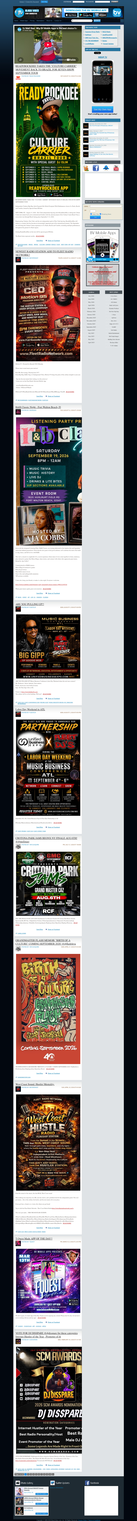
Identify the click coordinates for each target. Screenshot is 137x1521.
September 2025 (91, 327)
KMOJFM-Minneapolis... (110, 38)
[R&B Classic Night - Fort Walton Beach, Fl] (69, 545)
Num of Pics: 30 (28, 1492)
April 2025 (91, 342)
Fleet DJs (21, 702)
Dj (34, 597)
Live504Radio (89, 44)
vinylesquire (34, 844)
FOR (23, 1469)
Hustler (68, 1469)
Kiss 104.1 (114, 321)
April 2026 (91, 305)
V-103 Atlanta (114, 345)
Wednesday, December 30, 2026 (98, 138)
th (28, 1470)
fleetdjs (32, 607)
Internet (62, 1469)
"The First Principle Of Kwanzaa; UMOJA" (101, 125)
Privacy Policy (82, 1520)
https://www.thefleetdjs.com (30, 692)
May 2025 (91, 339)
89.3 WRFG (114, 299)
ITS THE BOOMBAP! (92, 41)
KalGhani (88, 35)
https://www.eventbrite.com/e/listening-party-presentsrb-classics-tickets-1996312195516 (41, 584)
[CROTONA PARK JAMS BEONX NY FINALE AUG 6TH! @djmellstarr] (48, 915)
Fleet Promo (22, 831)
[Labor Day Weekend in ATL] (48, 815)
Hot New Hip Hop (114, 311)
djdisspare (33, 1340)
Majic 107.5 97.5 (114, 324)
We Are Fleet (44, 702)
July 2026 (91, 296)
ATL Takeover (68, 702)
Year (78, 1469)
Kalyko (104, 41)
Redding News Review (114, 339)
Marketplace (40, 20)
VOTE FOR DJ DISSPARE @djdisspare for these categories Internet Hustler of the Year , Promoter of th (47, 1334)
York (66, 244)
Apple (44, 1326)
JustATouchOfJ (107, 35)
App (34, 1326)
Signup (22, 2)
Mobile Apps (24, 20)
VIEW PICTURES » (41, 1494)
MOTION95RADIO (23, 400)
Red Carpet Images (114, 336)
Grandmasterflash (24, 1077)
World (53, 244)
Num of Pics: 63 (28, 1510)
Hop (72, 244)
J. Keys (114, 314)
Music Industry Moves (56, 702)
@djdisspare (37, 1469)
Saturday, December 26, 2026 (97, 124)
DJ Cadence (28, 1508)
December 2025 (91, 318)
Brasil (36, 244)
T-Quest (20, 1326)
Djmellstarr (22, 933)
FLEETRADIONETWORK (35, 400)
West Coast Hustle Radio (33, 1231)
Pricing (32, 20)
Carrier (48, 244)
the (75, 1469)
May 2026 (91, 302)
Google (38, 1326)
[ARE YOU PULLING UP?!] (48, 678)
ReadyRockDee (22, 244)
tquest (32, 1242)
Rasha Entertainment (114, 333)
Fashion (39, 597)
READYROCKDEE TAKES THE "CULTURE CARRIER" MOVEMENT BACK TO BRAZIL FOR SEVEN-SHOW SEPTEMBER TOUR (46, 69)
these (48, 1469)
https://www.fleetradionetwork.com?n (63, 1208)
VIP (28, 597)
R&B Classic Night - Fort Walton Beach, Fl (38, 407)
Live (32, 597)
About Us (49, 20)
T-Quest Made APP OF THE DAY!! (34, 1238)
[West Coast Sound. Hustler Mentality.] (48, 1190)
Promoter (21, 1470)
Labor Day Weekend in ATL (30, 709)
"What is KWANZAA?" (95, 147)
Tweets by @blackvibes (56, 1487)
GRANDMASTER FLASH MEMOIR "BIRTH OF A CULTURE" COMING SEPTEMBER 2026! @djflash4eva (46, 942)
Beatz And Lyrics (113, 305)
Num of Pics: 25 (28, 1502)
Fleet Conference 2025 (32, 702)
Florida (45, 597)
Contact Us (57, 20)
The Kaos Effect (114, 342)
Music (19, 597)
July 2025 (91, 333)
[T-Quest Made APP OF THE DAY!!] (48, 1312)
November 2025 (91, 321)
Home (16, 20)
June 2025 (91, 336)
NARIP (114, 327)
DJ (25, 1469)
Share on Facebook (54, 240)
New (62, 244)
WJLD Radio (106, 32)
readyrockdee (34, 76)
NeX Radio (114, 330)
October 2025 (91, 324)
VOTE (19, 1469)
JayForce (114, 318)
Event (24, 597)
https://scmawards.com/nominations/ (26, 1461)
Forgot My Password (32, 2)
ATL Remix (114, 302)
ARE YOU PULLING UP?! (30, 604)
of (72, 1469)
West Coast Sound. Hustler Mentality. (35, 1084)
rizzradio (32, 410)
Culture (42, 244)
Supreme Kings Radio (92, 32)
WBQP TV (102, 57)
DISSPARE (30, 1469)
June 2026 (91, 299)
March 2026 (91, 308)
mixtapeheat (33, 258)
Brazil (31, 244)
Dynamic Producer (114, 308)
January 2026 (91, 315)
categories (54, 1469)
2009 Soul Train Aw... (92, 38)
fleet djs (21, 1231)
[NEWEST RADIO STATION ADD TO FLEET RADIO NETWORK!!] (48, 361)
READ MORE (40, 236)
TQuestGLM (27, 1326)
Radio (44, 1231)
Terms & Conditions (94, 1520)
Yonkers (77, 244)
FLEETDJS (45, 400)
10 (50, 1474)
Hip (69, 244)
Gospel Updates (108, 44)
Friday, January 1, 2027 (96, 131)
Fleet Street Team (40, 831)
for (44, 1469)
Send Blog (39, 240)
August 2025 (91, 330)
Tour (58, 244)
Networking (22, 703)
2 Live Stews (114, 296)
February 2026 (91, 311)
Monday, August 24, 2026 (96, 152)
